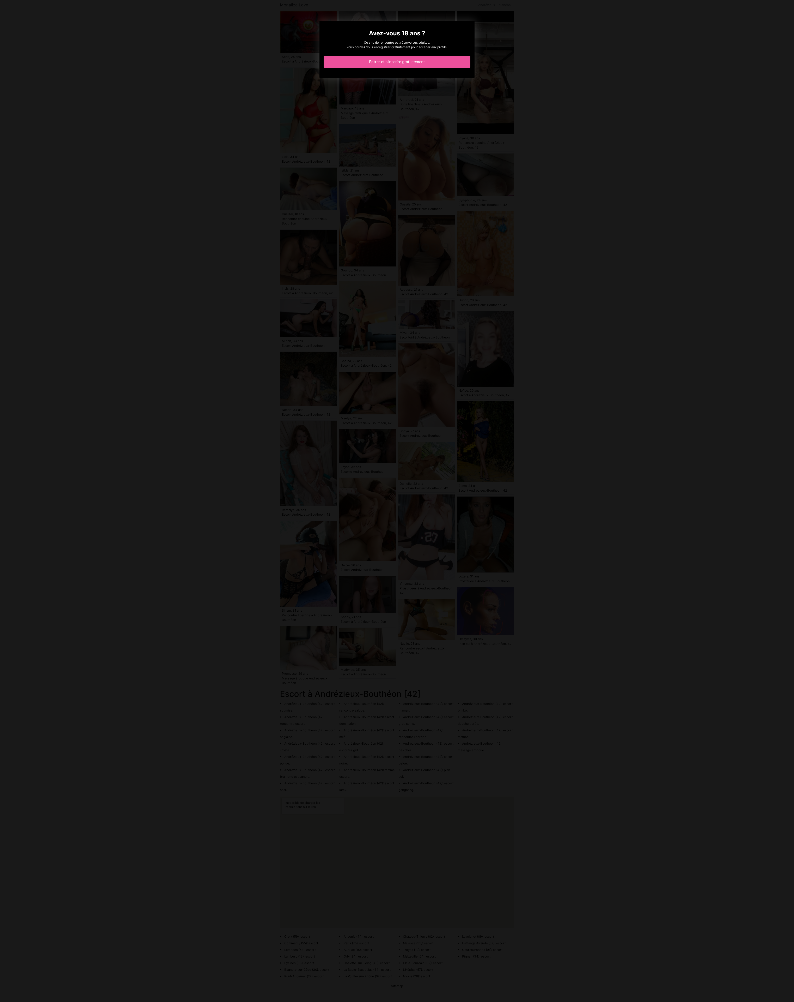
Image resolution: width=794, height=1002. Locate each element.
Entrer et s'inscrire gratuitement (397, 62)
